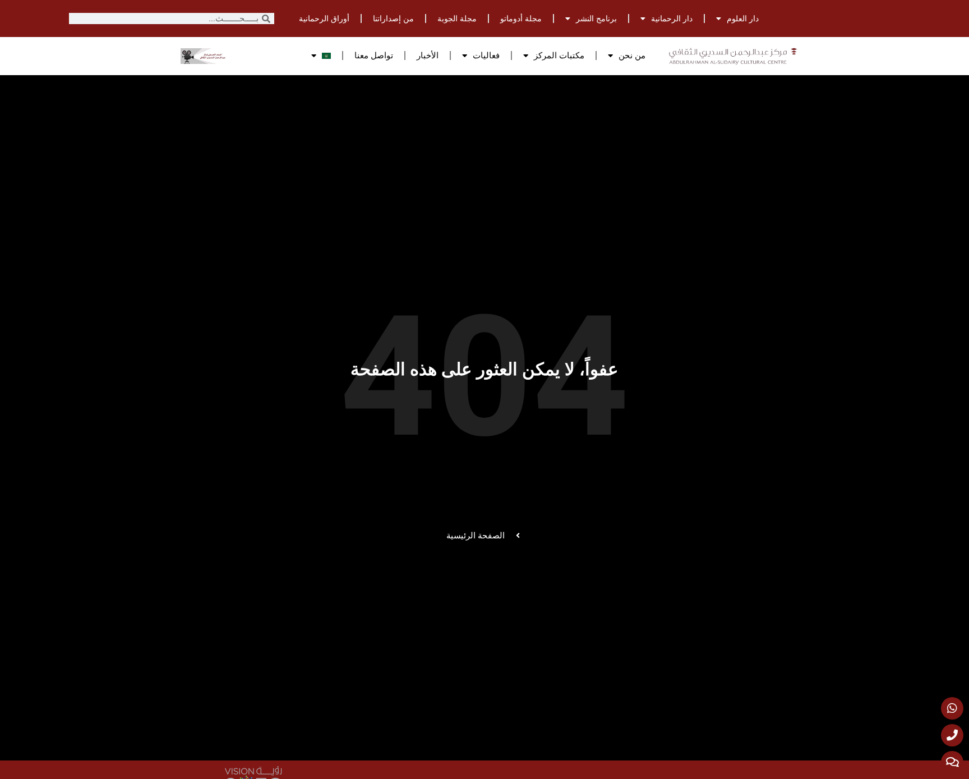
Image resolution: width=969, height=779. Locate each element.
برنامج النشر (596, 18)
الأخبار (428, 55)
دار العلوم (743, 18)
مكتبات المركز (559, 55)
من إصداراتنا (393, 18)
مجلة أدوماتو (521, 18)
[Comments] (952, 762)
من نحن (632, 55)
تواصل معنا (373, 55)
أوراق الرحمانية (324, 18)
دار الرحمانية (672, 18)
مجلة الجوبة (457, 18)
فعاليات (486, 55)
